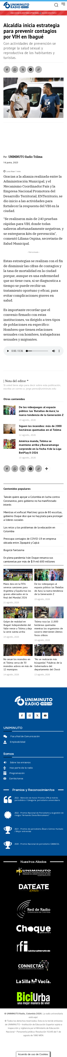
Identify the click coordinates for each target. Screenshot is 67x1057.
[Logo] (16, 5)
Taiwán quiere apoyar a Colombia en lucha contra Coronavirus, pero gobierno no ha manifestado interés (31, 500)
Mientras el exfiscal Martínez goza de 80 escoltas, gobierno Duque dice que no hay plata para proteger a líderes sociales (33, 516)
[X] (22, 69)
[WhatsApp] (14, 69)
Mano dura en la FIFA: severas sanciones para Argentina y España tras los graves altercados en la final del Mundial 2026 (17, 590)
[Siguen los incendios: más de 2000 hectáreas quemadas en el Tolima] (9, 429)
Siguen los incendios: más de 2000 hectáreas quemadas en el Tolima (40, 427)
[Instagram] (30, 716)
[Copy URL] (38, 69)
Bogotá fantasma (13, 550)
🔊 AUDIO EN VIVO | (47, 13)
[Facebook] (6, 69)
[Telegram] (30, 69)
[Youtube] (45, 716)
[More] (46, 468)
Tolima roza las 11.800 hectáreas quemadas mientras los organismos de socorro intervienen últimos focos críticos (48, 628)
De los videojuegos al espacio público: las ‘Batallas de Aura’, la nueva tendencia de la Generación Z (41, 411)
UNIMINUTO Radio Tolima (25, 156)
